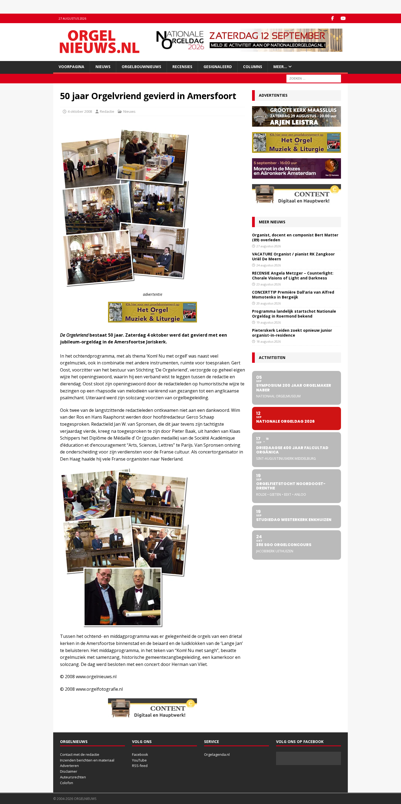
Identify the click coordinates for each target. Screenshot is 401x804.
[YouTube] (343, 18)
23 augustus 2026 (268, 284)
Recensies (182, 66)
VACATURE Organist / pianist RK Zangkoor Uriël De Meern (293, 256)
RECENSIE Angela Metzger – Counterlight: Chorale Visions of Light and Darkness (292, 275)
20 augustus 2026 (268, 303)
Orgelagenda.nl (217, 754)
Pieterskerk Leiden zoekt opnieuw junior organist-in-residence (292, 333)
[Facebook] (332, 18)
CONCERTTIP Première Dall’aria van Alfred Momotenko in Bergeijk (293, 295)
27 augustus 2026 (268, 246)
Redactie (107, 111)
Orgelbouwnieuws (141, 66)
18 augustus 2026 (268, 341)
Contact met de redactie (79, 754)
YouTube (139, 760)
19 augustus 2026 (268, 322)
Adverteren (69, 765)
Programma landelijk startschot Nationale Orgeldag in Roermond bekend (294, 314)
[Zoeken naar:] (313, 78)
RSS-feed (140, 765)
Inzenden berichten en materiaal (87, 760)
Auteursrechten (73, 777)
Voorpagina (71, 66)
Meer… (280, 66)
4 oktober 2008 (80, 111)
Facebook (140, 754)
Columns (252, 66)
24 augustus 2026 (268, 265)
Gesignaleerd (218, 66)
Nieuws (102, 66)
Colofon (66, 782)
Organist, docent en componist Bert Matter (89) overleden (295, 237)
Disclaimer (68, 771)
